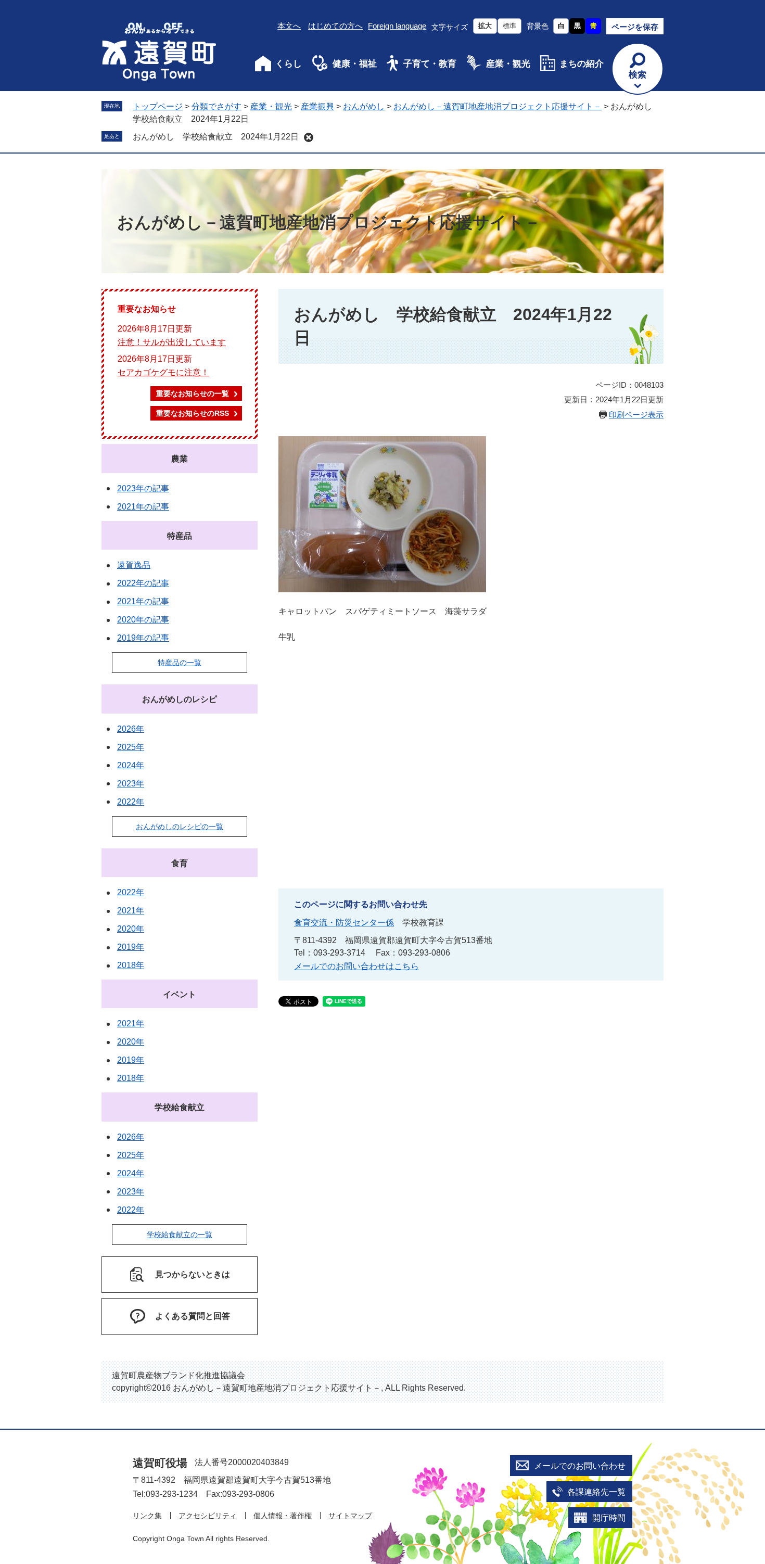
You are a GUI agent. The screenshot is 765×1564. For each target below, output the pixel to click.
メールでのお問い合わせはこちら (356, 966)
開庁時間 (609, 1518)
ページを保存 (634, 26)
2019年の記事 (143, 637)
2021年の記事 (143, 506)
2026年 (130, 728)
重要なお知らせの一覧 (192, 393)
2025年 (130, 747)
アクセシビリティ (207, 1515)
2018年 (130, 965)
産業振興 (317, 106)
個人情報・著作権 (282, 1515)
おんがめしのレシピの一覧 (179, 826)
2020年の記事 (143, 619)
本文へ (289, 25)
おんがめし (364, 106)
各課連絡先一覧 (596, 1491)
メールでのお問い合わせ (580, 1465)
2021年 (130, 910)
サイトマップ (350, 1515)
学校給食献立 (180, 1107)
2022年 (130, 801)
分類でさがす (216, 106)
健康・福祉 (355, 64)
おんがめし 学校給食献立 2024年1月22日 (216, 136)
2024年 (130, 765)
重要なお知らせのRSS (192, 413)
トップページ (158, 106)
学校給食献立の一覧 (179, 1234)
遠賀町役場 (160, 1463)
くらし (288, 64)
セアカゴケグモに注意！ (163, 372)
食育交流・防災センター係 (344, 922)
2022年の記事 (143, 583)
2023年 (130, 783)
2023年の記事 (143, 488)
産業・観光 (508, 64)
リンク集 (147, 1515)
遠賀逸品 (133, 565)
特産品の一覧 (179, 662)
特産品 (179, 535)
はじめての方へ (335, 25)
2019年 (130, 947)
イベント (179, 994)
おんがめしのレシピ (179, 699)
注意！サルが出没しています (172, 342)
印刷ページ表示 (636, 414)
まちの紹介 (581, 64)
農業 (179, 458)
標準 (509, 26)
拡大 (485, 26)
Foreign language (397, 25)
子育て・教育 (429, 64)
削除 (308, 137)
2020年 (130, 928)
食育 (179, 863)
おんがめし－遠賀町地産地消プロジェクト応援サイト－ (497, 106)
